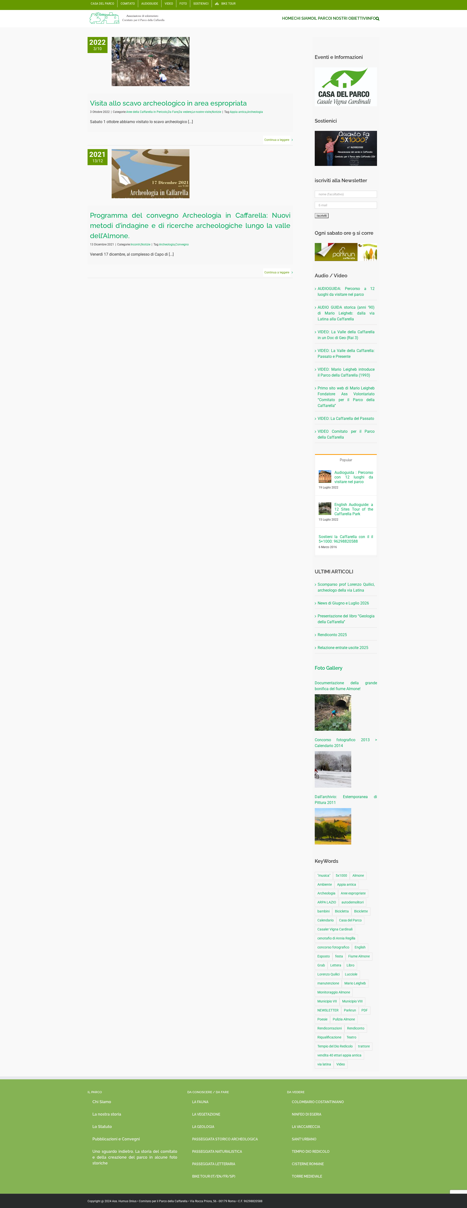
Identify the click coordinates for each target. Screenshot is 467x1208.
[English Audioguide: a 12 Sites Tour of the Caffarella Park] (325, 505)
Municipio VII (327, 1001)
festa (339, 956)
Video (340, 1064)
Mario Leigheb (355, 983)
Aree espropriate (353, 893)
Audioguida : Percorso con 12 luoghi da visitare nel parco (353, 477)
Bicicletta (342, 911)
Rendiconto (355, 1028)
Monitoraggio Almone (333, 992)
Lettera (335, 965)
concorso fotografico (333, 947)
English (360, 947)
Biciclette (361, 911)
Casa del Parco (350, 920)
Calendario (325, 920)
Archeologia (255, 112)
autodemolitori (352, 902)
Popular (346, 460)
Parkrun (350, 1010)
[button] (377, 18)
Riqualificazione (329, 1037)
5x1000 (341, 876)
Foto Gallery (328, 668)
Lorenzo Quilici (328, 974)
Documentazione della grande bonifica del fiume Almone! (346, 686)
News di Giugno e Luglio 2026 (343, 603)
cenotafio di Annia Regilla (336, 938)
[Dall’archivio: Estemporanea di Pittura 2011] (333, 826)
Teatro (351, 1037)
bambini (323, 911)
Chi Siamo (101, 1102)
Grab (321, 965)
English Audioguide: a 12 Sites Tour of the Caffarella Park (353, 509)
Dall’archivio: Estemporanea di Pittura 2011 (346, 799)
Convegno (182, 244)
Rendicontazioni (329, 1028)
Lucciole (351, 974)
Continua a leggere (276, 140)
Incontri (136, 244)
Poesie (322, 1019)
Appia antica (238, 112)
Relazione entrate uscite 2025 (343, 647)
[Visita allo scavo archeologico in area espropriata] (150, 61)
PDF (364, 1010)
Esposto (323, 956)
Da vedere (185, 112)
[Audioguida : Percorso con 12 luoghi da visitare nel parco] (325, 473)
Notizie (216, 112)
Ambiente (324, 885)
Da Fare (173, 112)
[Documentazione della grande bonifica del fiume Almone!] (333, 712)
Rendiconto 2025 (332, 634)
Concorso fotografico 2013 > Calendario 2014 (346, 743)
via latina (324, 1064)
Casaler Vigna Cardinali (334, 929)
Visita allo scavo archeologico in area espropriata (168, 103)
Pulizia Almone (344, 1019)
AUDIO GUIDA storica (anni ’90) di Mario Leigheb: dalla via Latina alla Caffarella (346, 313)
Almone (358, 876)
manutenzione (328, 983)
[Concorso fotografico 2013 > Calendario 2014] (333, 769)
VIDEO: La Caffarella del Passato (346, 418)
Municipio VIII (352, 1001)
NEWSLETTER (328, 1010)
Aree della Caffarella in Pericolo (146, 112)
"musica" (323, 876)
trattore (364, 1046)
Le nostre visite (201, 112)
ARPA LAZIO (326, 902)
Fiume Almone (359, 956)
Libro (350, 965)
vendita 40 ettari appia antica (339, 1055)
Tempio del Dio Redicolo (335, 1046)
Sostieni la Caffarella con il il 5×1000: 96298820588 (346, 539)
